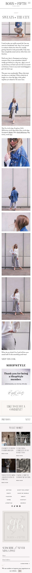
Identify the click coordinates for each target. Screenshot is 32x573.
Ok (20, 570)
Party (9, 493)
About (23, 496)
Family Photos (24, 56)
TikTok (24, 52)
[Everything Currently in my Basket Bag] (23, 433)
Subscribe (24, 563)
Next (27, 420)
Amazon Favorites (8, 52)
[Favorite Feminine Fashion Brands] (9, 433)
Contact (23, 499)
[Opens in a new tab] (12, 506)
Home (9, 499)
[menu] (29, 3)
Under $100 (8, 62)
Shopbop (8, 56)
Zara (8, 59)
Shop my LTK (24, 62)
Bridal (24, 59)
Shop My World (23, 493)
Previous (6, 420)
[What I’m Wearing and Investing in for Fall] (9, 459)
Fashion (9, 496)
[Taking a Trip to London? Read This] (23, 459)
